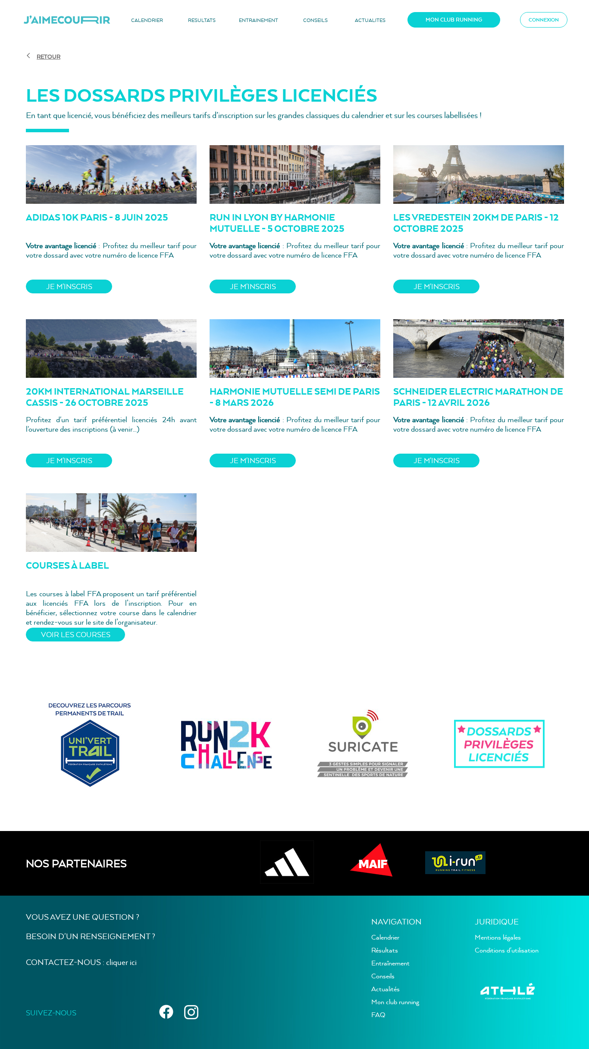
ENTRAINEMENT (258, 20)
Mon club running (395, 1001)
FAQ (378, 1014)
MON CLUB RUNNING (454, 19)
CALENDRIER (147, 20)
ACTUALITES (370, 20)
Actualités (385, 988)
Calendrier (385, 937)
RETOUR (48, 56)
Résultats (384, 950)
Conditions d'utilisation (507, 950)
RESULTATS (202, 20)
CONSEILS (315, 20)
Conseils (383, 976)
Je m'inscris (69, 286)
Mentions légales (498, 937)
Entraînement (390, 963)
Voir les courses (75, 634)
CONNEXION (544, 19)
